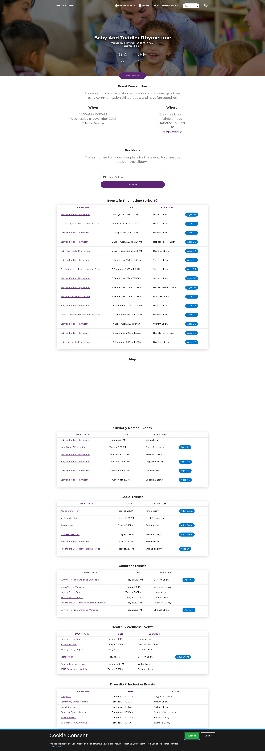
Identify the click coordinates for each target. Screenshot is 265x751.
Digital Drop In (68, 707)
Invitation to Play (69, 518)
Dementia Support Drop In (74, 712)
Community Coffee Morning (74, 702)
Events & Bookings (65, 6)
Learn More (55, 746)
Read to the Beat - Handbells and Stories (80, 549)
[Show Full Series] (156, 200)
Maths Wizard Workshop (72, 587)
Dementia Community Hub (74, 723)
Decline (208, 736)
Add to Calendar (95, 123)
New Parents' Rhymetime (73, 447)
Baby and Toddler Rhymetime (75, 214)
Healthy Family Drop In (72, 592)
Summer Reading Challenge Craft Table (80, 580)
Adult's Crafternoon (70, 511)
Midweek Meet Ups (70, 534)
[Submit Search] (196, 5)
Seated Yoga (67, 525)
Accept (192, 736)
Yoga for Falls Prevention (73, 664)
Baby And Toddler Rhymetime (75, 251)
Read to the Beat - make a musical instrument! (83, 603)
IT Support (66, 696)
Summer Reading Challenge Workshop (79, 610)
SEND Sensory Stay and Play (74, 669)
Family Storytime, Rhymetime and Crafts (80, 223)
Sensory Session (68, 717)
